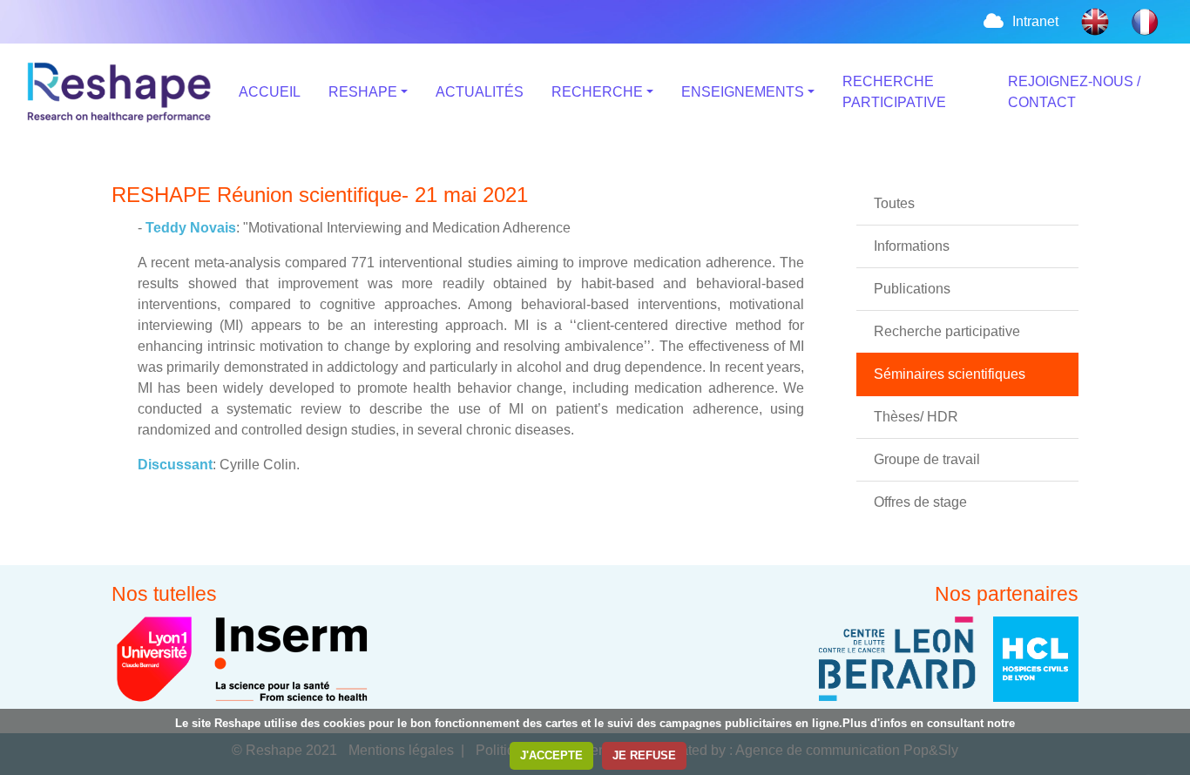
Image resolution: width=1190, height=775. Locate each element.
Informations (912, 246)
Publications (912, 288)
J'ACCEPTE (551, 755)
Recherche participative (947, 331)
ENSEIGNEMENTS (742, 91)
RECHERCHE (597, 91)
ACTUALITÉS (480, 91)
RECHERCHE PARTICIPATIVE (894, 92)
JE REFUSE (644, 755)
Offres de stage (920, 502)
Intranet (1035, 21)
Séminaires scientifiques (949, 374)
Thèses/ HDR (916, 416)
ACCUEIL (270, 91)
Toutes (894, 203)
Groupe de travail (927, 459)
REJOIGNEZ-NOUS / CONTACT (1074, 92)
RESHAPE (362, 91)
